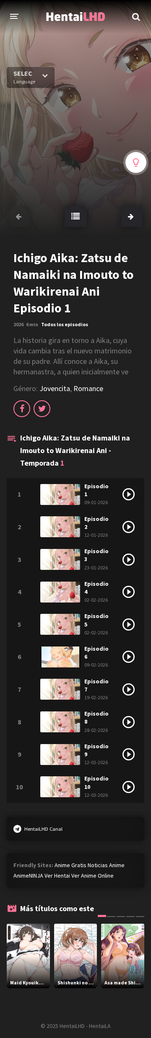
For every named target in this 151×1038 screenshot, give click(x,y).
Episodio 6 (96, 652)
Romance (88, 388)
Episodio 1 (96, 490)
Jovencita (54, 388)
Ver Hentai (57, 875)
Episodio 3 (96, 555)
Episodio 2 (96, 523)
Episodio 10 (96, 782)
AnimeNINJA (28, 875)
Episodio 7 (96, 685)
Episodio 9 (96, 750)
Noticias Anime (106, 865)
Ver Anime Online (92, 875)
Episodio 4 (96, 587)
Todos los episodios (64, 324)
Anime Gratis (70, 865)
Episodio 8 (96, 717)
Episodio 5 (96, 620)
